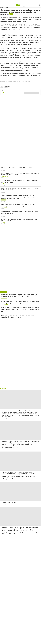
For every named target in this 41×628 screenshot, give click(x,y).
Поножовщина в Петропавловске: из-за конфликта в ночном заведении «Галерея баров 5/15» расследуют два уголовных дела (20, 309)
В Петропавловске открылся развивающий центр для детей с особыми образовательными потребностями (20, 295)
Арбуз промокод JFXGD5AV (9, 502)
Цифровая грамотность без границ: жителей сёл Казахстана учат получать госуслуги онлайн (19, 219)
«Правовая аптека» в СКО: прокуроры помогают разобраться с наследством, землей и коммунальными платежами (20, 302)
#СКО (10, 83)
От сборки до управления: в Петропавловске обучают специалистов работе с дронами (17, 316)
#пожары (6, 83)
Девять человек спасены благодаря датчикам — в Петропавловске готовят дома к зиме (19, 188)
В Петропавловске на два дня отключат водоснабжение (16, 167)
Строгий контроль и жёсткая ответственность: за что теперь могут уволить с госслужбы (19, 212)
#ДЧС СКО (2, 83)
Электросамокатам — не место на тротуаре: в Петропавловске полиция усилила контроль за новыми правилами (18, 205)
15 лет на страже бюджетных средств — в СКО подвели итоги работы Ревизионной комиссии (20, 181)
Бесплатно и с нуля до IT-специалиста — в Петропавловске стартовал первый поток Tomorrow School (20, 174)
